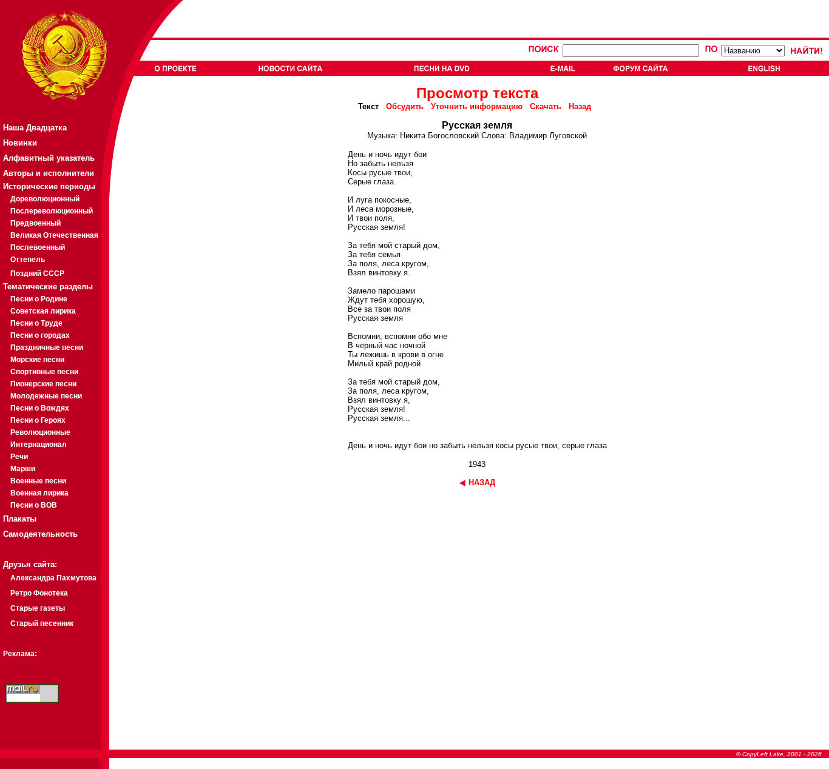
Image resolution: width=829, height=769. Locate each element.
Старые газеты (37, 608)
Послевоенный (37, 247)
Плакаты (19, 518)
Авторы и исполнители (48, 173)
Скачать (545, 106)
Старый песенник (41, 623)
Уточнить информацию (477, 106)
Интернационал (38, 444)
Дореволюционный (45, 199)
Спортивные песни (44, 372)
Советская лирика (43, 311)
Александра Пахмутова (53, 578)
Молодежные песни (46, 396)
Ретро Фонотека (39, 593)
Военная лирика (39, 493)
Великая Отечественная (54, 235)
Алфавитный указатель (49, 158)
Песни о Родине (38, 299)
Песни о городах (40, 335)
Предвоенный (35, 223)
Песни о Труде (36, 323)
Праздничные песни (46, 347)
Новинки (20, 142)
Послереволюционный (51, 211)
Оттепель (27, 259)
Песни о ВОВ (33, 505)
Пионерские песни (43, 384)
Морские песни (37, 359)
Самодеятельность (40, 534)
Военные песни (38, 481)
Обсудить (405, 106)
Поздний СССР (37, 273)
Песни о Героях (38, 420)
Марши (22, 469)
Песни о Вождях (39, 408)
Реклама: (20, 654)
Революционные (40, 432)
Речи (19, 456)
